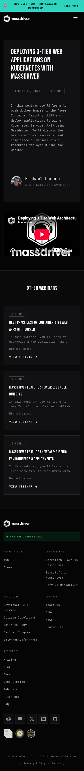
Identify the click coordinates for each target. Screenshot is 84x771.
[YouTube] (20, 719)
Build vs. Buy (15, 625)
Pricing (10, 659)
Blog (7, 667)
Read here (72, 6)
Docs (7, 674)
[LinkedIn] (43, 719)
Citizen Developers (20, 617)
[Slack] (8, 719)
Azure (8, 567)
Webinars (11, 689)
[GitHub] (55, 719)
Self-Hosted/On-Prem (21, 640)
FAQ (6, 704)
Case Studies (14, 682)
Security (58, 763)
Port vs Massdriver (62, 585)
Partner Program (17, 632)
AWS (6, 560)
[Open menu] (75, 19)
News (49, 620)
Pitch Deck (13, 697)
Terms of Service (63, 756)
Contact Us (55, 627)
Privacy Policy (34, 763)
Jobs (49, 612)
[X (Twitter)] (32, 719)
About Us (53, 605)
